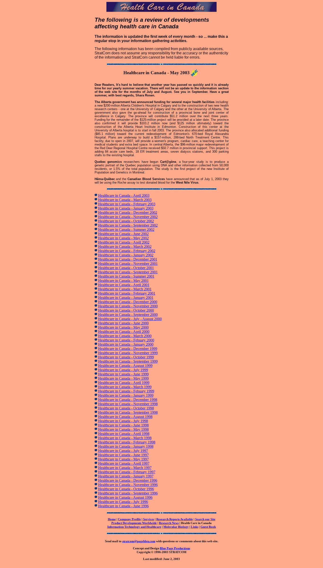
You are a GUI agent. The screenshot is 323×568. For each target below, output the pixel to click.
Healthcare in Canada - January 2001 (125, 298)
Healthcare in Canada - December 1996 (127, 480)
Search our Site (205, 519)
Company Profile (129, 519)
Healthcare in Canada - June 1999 (123, 374)
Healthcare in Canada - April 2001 (123, 285)
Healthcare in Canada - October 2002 (126, 221)
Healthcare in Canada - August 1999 (125, 366)
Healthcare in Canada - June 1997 (123, 455)
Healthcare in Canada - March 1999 (125, 387)
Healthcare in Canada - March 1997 (125, 468)
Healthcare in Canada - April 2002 (123, 242)
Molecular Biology (176, 527)
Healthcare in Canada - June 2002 (123, 234)
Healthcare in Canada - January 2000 (125, 344)
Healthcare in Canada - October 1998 (126, 408)
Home (112, 519)
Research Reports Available (174, 519)
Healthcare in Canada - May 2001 (123, 281)
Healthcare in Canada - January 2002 (125, 255)
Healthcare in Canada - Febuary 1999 (126, 391)
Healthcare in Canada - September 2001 (128, 272)
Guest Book (208, 527)
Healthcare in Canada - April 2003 (123, 196)
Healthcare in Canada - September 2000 (128, 315)
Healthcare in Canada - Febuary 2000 (126, 340)
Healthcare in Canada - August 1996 (125, 497)
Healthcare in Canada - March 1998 (125, 438)
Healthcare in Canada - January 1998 (125, 446)
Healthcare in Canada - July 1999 (123, 370)
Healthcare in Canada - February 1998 (126, 442)
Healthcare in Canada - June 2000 (123, 323)
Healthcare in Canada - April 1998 (123, 434)
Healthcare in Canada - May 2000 (123, 327)
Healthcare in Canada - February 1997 (126, 472)
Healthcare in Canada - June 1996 (123, 506)
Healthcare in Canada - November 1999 (128, 353)
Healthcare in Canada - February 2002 (126, 251)
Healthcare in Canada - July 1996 (123, 502)
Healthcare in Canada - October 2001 (126, 268)
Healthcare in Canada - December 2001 (127, 259)
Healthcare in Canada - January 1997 (125, 476)
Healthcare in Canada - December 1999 (127, 349)
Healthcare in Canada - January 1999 (125, 395)
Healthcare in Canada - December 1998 (127, 400)
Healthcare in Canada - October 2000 (126, 310)
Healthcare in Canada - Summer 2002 (126, 230)
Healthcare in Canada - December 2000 (127, 302)
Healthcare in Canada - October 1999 (126, 357)
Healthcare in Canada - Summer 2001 (126, 276)
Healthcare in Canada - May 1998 (123, 429)
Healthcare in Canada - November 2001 (128, 264)
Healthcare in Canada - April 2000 (123, 332)
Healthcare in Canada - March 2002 (125, 247)
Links (194, 527)
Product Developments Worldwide (134, 523)
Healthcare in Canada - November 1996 (128, 485)
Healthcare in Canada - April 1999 (123, 383)
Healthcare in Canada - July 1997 (123, 451)
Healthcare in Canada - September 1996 (128, 493)
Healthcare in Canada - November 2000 (128, 306)
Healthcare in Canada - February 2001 (126, 293)
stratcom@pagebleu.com (138, 541)
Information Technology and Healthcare (134, 527)
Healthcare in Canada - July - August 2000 (130, 319)
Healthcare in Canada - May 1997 (123, 459)
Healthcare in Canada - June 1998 (123, 425)
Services (148, 519)
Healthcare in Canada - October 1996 (126, 489)
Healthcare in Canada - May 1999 (123, 378)
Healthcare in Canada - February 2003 (126, 204)
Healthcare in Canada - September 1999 (128, 361)
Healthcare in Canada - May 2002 (123, 238)
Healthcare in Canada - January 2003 (125, 208)
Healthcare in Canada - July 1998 (123, 421)
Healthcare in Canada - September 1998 (128, 412)
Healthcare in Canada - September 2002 (128, 225)
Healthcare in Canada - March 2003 (125, 200)
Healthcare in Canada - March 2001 (125, 289)
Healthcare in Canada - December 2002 (127, 213)
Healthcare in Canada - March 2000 (125, 336)
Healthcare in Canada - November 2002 (128, 217)
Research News (169, 523)
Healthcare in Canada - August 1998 (125, 417)
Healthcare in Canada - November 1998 (128, 404)
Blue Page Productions (175, 548)
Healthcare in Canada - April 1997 (123, 463)
